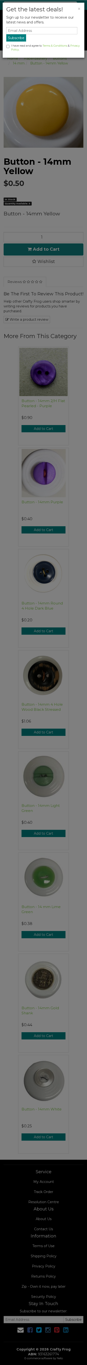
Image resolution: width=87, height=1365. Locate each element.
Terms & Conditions (55, 45)
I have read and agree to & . (45, 47)
